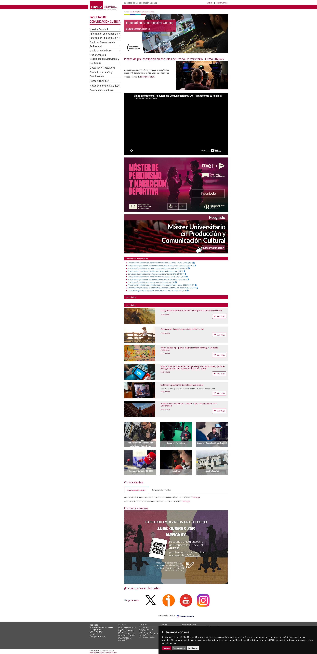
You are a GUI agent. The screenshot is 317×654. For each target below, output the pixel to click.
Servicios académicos (147, 637)
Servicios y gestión (124, 637)
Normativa (122, 640)
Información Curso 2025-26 (104, 33)
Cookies (101, 652)
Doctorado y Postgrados (102, 67)
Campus (121, 629)
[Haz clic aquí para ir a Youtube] (186, 600)
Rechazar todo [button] (179, 648)
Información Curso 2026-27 (104, 38)
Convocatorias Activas (101, 90)
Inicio (126, 12)
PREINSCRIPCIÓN (147, 77)
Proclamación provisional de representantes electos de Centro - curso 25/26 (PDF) (161, 265)
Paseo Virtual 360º (99, 81)
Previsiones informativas (127, 634)
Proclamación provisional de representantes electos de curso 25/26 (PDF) (158, 279)
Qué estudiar (144, 627)
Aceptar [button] (166, 648)
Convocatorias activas (136, 490)
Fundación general (125, 638)
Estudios (143, 624)
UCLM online (143, 631)
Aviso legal (93, 652)
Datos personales (111, 652)
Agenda (121, 632)
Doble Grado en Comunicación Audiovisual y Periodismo (104, 59)
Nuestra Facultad (99, 29)
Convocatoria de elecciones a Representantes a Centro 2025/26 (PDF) (156, 274)
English (209, 3)
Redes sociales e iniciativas (105, 85)
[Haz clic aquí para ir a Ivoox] (168, 600)
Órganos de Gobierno (126, 631)
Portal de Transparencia (126, 635)
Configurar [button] (192, 648)
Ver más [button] (221, 316)
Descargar (196, 497)
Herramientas (222, 3)
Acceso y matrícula (146, 629)
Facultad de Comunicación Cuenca (140, 2)
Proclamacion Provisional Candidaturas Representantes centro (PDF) (156, 271)
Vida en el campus (145, 632)
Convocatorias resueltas (161, 490)
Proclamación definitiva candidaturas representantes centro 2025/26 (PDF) (158, 268)
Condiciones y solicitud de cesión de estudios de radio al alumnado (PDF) (157, 290)
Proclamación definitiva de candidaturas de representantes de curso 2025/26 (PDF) (161, 285)
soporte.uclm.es (99, 636)
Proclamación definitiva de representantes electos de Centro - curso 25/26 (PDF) (160, 263)
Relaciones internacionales (127, 627)
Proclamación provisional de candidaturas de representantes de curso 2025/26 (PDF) (162, 288)
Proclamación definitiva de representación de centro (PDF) (151, 282)
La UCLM (122, 624)
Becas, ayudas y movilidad (148, 634)
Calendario (143, 635)
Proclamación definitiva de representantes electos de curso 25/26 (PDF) (157, 276)
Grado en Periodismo (101, 50)
